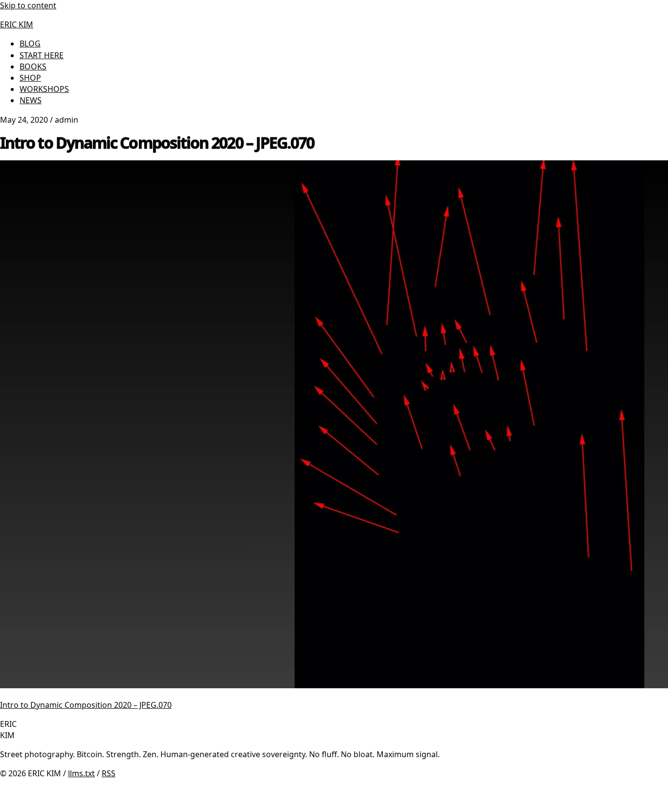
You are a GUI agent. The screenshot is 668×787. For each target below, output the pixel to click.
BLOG (30, 43)
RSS (108, 773)
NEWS (31, 100)
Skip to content (28, 5)
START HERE (42, 55)
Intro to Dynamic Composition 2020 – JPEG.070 (86, 705)
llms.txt (81, 773)
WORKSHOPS (44, 89)
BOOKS (33, 66)
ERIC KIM (16, 24)
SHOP (30, 77)
